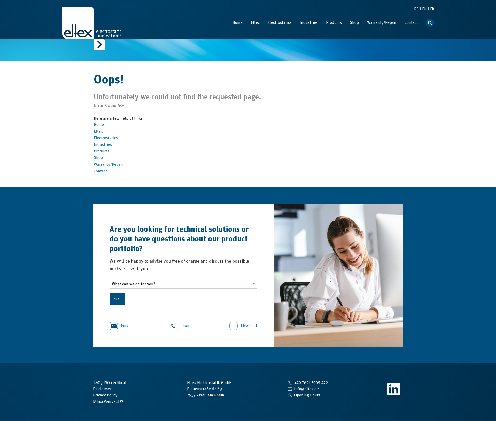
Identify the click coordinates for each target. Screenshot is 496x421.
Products (334, 22)
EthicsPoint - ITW (108, 401)
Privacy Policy (105, 395)
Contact (411, 22)
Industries (309, 22)
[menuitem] (237, 22)
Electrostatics (280, 22)
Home (238, 22)
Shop (354, 22)
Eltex (255, 22)
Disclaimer (102, 389)
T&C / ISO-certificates (111, 383)
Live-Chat (248, 326)
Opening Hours (307, 395)
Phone (185, 326)
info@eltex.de (306, 389)
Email (125, 326)
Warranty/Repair (382, 22)
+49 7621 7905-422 (311, 383)
